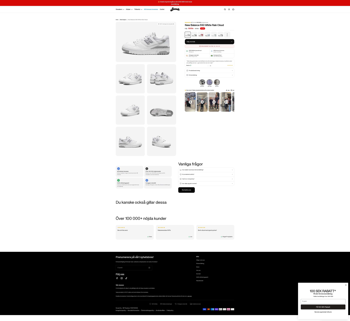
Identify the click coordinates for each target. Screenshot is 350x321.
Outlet (162, 9)
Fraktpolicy (170, 310)
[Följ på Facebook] (117, 278)
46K (229, 90)
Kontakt (198, 273)
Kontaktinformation (133, 310)
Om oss (198, 270)
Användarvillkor (160, 310)
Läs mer (189, 296)
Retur (197, 267)
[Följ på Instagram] (121, 278)
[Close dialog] (345, 285)
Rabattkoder (199, 280)
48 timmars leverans (151, 9)
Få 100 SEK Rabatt (323, 307)
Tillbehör (137, 9)
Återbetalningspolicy (147, 310)
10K (233, 90)
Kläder (128, 9)
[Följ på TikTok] (126, 278)
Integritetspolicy (121, 310)
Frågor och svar (200, 260)
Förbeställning (200, 263)
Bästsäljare (123, 19)
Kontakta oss (186, 190)
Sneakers (119, 9)
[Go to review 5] (211, 66)
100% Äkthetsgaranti (202, 277)
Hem (117, 19)
